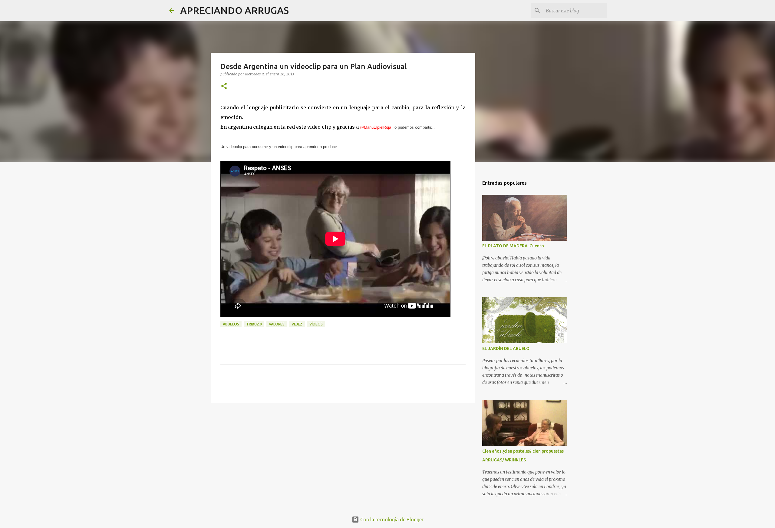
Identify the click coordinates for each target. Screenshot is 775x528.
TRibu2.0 (254, 324)
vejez (297, 324)
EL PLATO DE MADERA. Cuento (513, 245)
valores (277, 324)
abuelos (231, 324)
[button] (224, 86)
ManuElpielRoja (375, 127)
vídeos (316, 324)
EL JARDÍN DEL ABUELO (505, 348)
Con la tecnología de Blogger (391, 519)
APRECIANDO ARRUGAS (234, 10)
